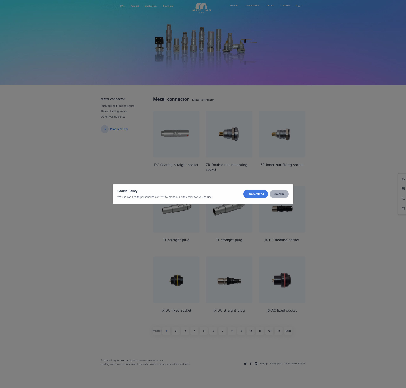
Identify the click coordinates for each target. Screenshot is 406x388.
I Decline (279, 194)
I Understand (255, 194)
